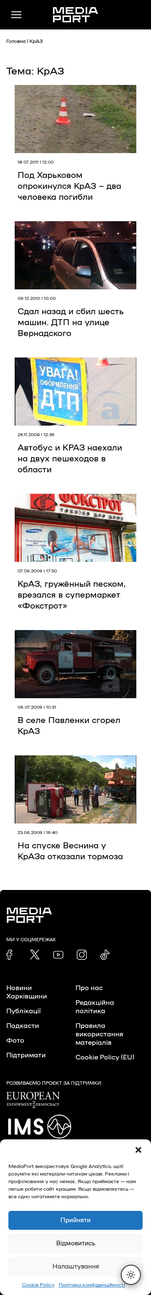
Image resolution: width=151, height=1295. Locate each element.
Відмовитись (75, 1243)
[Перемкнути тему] (131, 1275)
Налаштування (75, 1266)
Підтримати (26, 1055)
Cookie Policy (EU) (105, 1057)
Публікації (23, 1011)
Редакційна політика (95, 1006)
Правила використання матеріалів (99, 1034)
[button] (138, 1150)
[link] (11, 955)
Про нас (89, 988)
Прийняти (75, 1220)
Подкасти (22, 1025)
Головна (16, 41)
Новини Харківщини (26, 992)
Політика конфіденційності (92, 1284)
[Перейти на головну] (75, 14)
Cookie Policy (38, 1284)
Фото (15, 1040)
